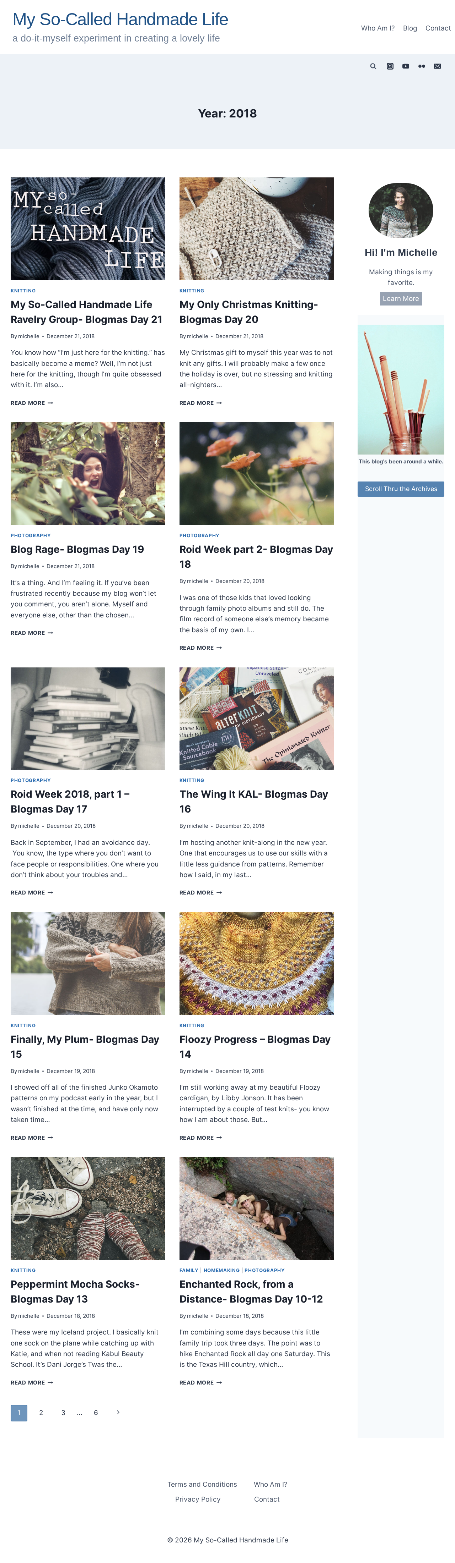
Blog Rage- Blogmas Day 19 (77, 549)
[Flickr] (421, 66)
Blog (410, 28)
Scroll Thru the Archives (401, 488)
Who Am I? (378, 28)
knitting (23, 290)
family (189, 1270)
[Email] (437, 66)
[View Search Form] (373, 66)
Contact (438, 28)
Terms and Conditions (202, 1484)
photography (31, 535)
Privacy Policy (198, 1499)
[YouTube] (406, 66)
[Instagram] (390, 66)
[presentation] (88, 228)
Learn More (401, 299)
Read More (32, 403)
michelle (28, 336)
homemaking (222, 1270)
